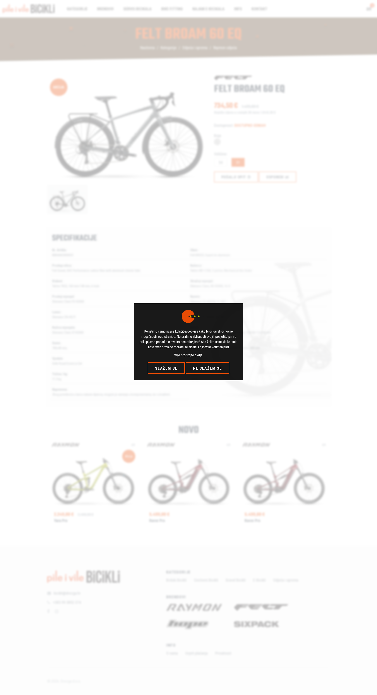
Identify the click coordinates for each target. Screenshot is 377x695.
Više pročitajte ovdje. (188, 355)
